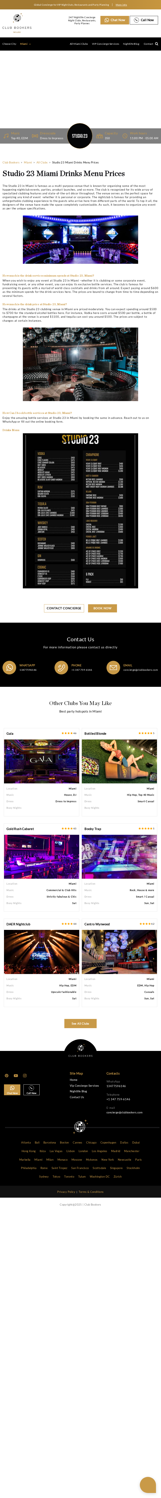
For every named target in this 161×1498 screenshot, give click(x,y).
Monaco (62, 1159)
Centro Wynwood (97, 924)
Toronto (69, 1176)
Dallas (124, 1142)
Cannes (77, 1142)
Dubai (136, 1142)
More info (121, 4)
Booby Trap (92, 829)
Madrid (115, 1151)
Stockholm (133, 1168)
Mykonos (92, 1159)
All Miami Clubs (79, 43)
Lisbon (70, 1151)
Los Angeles (99, 1151)
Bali (37, 1142)
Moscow (76, 1159)
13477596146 (27, 669)
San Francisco (80, 1168)
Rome (44, 1168)
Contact (148, 43)
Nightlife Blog (131, 43)
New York (107, 1159)
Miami (24, 43)
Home (74, 1079)
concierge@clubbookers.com (140, 669)
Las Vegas (56, 1151)
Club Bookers (11, 162)
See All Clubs (81, 1023)
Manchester (131, 1151)
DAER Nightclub (18, 924)
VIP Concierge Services (105, 43)
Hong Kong (29, 1151)
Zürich (118, 1176)
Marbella (25, 1159)
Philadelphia (28, 1168)
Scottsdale (99, 1168)
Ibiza (43, 1151)
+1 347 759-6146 (81, 669)
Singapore (116, 1168)
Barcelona (49, 1142)
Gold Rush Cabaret (20, 829)
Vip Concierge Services (84, 1085)
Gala (9, 733)
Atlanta (26, 1142)
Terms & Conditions (91, 1191)
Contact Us (77, 1097)
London (83, 1151)
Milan (49, 1159)
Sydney (43, 1176)
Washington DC (100, 1176)
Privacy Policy (66, 1191)
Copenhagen (108, 1142)
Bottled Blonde (95, 733)
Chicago (91, 1142)
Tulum (82, 1176)
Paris (138, 1159)
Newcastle (124, 1159)
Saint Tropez (60, 1168)
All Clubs (42, 162)
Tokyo (56, 1176)
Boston (64, 1142)
